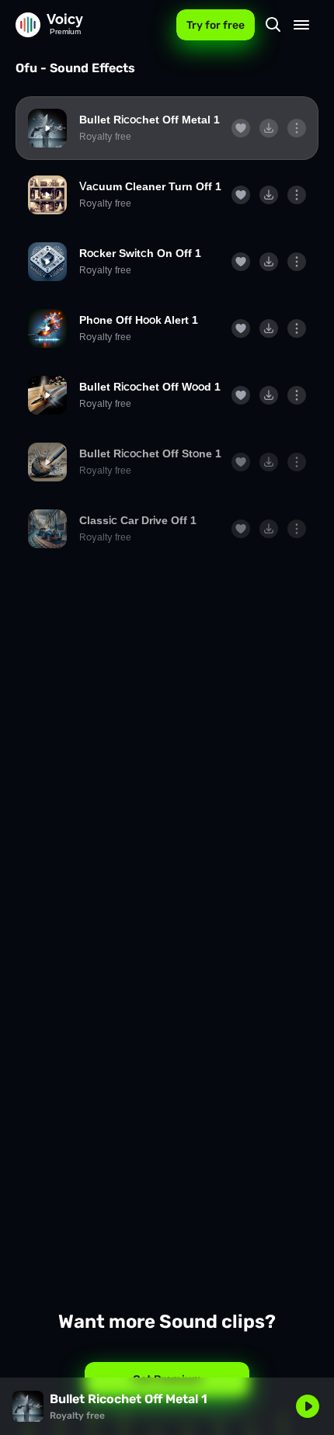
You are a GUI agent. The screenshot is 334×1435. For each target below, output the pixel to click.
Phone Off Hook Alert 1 (138, 320)
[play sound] (47, 128)
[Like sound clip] (240, 128)
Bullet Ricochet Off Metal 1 (149, 119)
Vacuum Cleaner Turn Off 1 (150, 186)
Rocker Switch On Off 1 (140, 253)
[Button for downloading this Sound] (268, 128)
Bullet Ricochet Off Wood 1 (150, 386)
